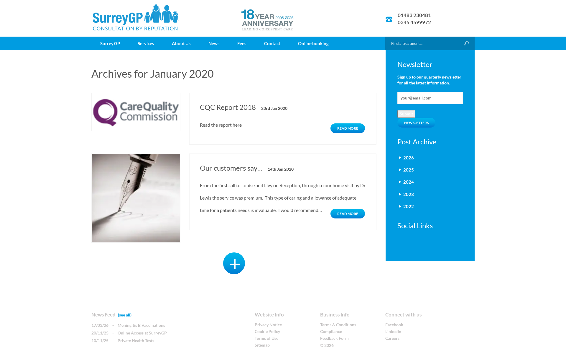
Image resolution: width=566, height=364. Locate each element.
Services (146, 43)
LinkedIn (393, 331)
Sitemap (262, 344)
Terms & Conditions (338, 324)
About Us (181, 43)
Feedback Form (334, 338)
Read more (347, 128)
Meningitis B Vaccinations (141, 325)
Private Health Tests (136, 340)
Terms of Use (266, 338)
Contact (272, 43)
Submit (406, 113)
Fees (241, 43)
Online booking (313, 43)
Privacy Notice (268, 324)
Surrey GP (110, 43)
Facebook (394, 324)
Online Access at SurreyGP (142, 332)
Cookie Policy (267, 331)
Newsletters (416, 122)
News (214, 43)
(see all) (124, 314)
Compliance (331, 331)
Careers (392, 338)
